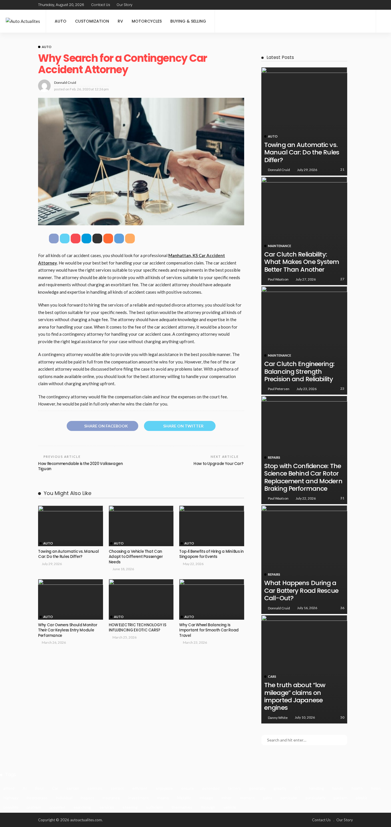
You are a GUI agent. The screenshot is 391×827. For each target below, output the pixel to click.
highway (10, 797)
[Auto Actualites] (23, 21)
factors (234, 788)
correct (117, 788)
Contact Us (100, 4)
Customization (92, 21)
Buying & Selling (188, 21)
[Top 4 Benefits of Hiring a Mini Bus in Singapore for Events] (211, 526)
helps (376, 788)
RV (120, 21)
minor (227, 797)
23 (342, 388)
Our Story (125, 4)
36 (342, 608)
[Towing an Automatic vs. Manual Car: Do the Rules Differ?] (70, 526)
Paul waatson (278, 279)
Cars (272, 676)
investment (138, 797)
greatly (280, 788)
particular (289, 797)
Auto (60, 21)
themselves (181, 807)
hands (337, 788)
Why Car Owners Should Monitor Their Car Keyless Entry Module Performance (67, 630)
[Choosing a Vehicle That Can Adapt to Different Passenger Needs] (141, 526)
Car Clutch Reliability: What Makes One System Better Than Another (301, 262)
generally (257, 788)
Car (55, 788)
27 (342, 279)
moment (247, 797)
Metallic (184, 797)
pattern (340, 797)
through (208, 807)
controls (95, 788)
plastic (362, 797)
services (106, 807)
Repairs (274, 457)
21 (342, 169)
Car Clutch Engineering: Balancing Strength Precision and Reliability (299, 371)
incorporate (37, 797)
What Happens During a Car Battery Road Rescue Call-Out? (301, 590)
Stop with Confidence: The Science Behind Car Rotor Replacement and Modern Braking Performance (303, 477)
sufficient (154, 807)
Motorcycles (147, 21)
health (357, 788)
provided (57, 807)
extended (211, 788)
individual (64, 797)
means (163, 797)
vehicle (230, 807)
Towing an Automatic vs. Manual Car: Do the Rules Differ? (68, 554)
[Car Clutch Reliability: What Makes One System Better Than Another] (304, 231)
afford (8, 788)
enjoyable (164, 788)
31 (342, 498)
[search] (383, 21)
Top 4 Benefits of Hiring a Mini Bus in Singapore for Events (211, 554)
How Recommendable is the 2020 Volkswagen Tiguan (80, 466)
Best (39, 788)
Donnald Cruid (65, 82)
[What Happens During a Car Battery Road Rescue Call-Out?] (304, 559)
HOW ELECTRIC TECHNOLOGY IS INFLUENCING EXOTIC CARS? (137, 627)
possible (10, 807)
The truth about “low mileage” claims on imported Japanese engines (294, 696)
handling (316, 788)
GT (298, 788)
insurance (111, 797)
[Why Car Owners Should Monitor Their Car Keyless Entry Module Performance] (70, 599)
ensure (187, 788)
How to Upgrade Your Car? (218, 463)
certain (73, 788)
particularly (315, 797)
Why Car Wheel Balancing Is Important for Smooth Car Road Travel (209, 630)
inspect (87, 797)
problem (34, 807)
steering (130, 807)
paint (267, 797)
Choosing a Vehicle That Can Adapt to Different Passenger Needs (136, 557)
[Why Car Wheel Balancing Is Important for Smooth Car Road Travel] (211, 599)
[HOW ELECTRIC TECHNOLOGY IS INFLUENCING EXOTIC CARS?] (141, 599)
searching (82, 807)
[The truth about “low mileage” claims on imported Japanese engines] (304, 669)
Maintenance (279, 245)
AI (25, 788)
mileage (206, 797)
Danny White (278, 717)
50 (342, 717)
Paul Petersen (278, 389)
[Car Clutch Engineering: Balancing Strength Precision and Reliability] (304, 340)
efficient (139, 788)
